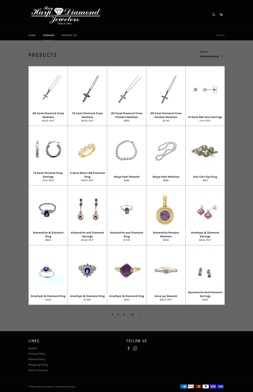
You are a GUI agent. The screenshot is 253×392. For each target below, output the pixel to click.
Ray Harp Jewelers (45, 386)
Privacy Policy (36, 353)
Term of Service (38, 370)
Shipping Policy (38, 364)
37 (132, 314)
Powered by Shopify (65, 386)
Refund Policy (36, 359)
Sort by (204, 52)
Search (32, 348)
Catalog (48, 35)
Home (32, 35)
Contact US (69, 35)
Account (220, 35)
